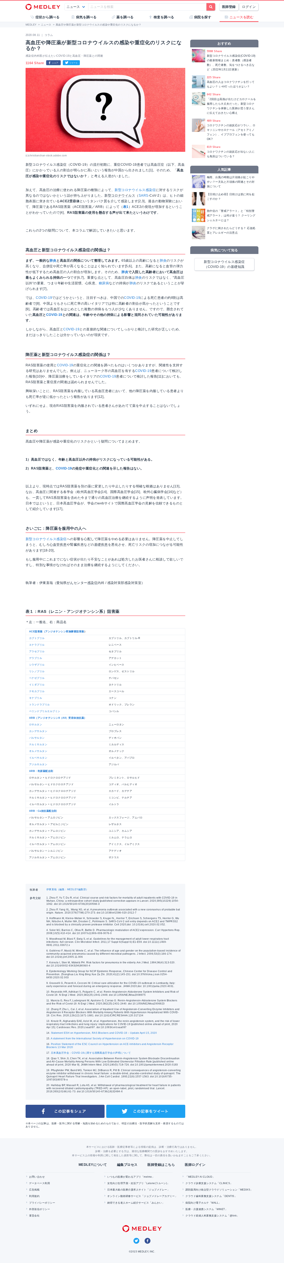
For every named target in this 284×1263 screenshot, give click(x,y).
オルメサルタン (38, 751)
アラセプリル (37, 651)
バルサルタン (37, 737)
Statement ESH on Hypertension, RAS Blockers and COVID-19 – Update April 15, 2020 (104, 1032)
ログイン (249, 7)
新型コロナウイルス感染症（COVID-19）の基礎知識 (224, 264)
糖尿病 (104, 283)
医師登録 (229, 7)
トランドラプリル (39, 704)
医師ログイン (195, 1164)
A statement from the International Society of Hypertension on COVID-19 (95, 1038)
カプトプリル (37, 638)
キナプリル (35, 697)
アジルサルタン (38, 764)
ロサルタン (35, 724)
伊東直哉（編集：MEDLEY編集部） (67, 889)
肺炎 (52, 260)
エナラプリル (37, 644)
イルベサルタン (38, 757)
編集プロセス (127, 1164)
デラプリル (35, 658)
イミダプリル (37, 684)
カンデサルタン (38, 731)
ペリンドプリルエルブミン (44, 711)
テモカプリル (37, 691)
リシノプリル (37, 671)
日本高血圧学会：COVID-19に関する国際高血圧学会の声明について (91, 1052)
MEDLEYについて (93, 1164)
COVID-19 (44, 297)
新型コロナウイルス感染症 (135, 190)
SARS (143, 195)
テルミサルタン (38, 744)
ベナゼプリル (37, 678)
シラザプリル (37, 664)
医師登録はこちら (161, 1164)
